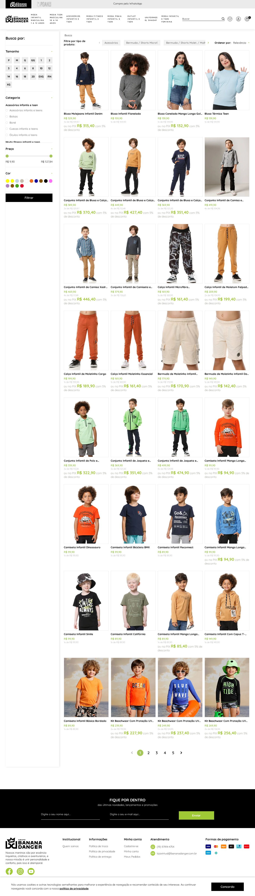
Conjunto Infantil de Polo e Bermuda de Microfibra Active (82, 460)
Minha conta (131, 851)
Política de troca (98, 846)
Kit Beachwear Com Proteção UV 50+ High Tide (225, 721)
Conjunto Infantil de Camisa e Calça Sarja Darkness (223, 200)
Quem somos (71, 846)
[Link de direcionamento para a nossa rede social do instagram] (20, 872)
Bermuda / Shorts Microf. (142, 42)
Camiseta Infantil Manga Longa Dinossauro (224, 460)
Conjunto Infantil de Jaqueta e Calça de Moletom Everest (177, 460)
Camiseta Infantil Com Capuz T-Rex (225, 634)
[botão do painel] (230, 19)
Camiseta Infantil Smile (78, 634)
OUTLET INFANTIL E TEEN (134, 19)
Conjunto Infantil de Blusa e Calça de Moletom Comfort (132, 200)
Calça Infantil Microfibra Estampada (173, 287)
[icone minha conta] (238, 19)
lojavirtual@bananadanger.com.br (177, 853)
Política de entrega (100, 856)
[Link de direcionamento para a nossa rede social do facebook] (9, 872)
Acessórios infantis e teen (73, 19)
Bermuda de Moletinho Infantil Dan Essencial (227, 374)
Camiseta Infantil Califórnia (128, 634)
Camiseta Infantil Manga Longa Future (178, 634)
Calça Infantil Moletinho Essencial (132, 374)
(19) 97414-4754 (165, 846)
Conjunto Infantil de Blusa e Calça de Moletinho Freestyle (85, 200)
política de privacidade (74, 888)
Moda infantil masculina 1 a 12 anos (38, 19)
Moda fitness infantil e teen (94, 19)
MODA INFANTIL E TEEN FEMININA (170, 19)
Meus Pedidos (132, 856)
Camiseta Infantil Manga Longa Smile (224, 547)
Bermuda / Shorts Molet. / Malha (187, 42)
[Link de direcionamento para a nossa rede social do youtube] (31, 872)
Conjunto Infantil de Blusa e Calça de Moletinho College (179, 200)
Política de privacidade (102, 851)
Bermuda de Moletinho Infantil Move (177, 374)
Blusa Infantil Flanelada (126, 113)
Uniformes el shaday (151, 18)
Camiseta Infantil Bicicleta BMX (130, 547)
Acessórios (111, 42)
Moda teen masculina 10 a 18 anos (56, 19)
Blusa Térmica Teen (217, 113)
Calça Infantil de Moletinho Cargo (85, 374)
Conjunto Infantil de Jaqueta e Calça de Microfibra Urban (130, 460)
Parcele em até (127, 3)
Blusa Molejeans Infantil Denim (83, 113)
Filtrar (29, 198)
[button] (208, 42)
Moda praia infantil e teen (115, 19)
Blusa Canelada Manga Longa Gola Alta (180, 113)
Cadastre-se (131, 846)
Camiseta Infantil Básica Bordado (85, 721)
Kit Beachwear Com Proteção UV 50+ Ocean (131, 721)
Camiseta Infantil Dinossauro (82, 547)
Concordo (227, 887)
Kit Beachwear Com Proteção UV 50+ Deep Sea (178, 721)
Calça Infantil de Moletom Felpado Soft (226, 287)
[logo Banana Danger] (17, 18)
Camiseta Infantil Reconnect (175, 547)
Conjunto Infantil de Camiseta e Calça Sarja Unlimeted (131, 287)
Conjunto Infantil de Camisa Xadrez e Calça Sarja (86, 287)
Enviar (196, 815)
